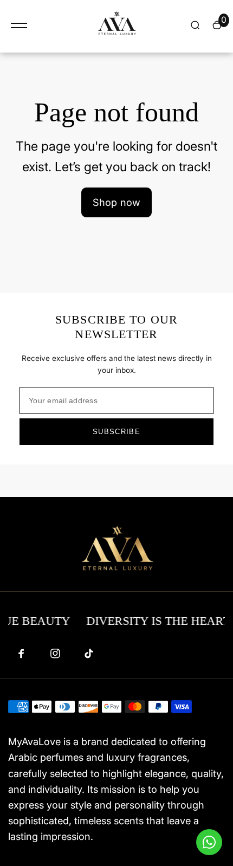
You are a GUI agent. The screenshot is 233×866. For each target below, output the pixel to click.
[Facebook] (21, 653)
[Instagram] (55, 653)
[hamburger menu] (19, 25)
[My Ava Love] (116, 26)
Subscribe (116, 432)
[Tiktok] (88, 653)
